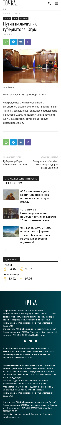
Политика (24, 18)
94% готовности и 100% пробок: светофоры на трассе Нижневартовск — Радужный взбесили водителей (36, 235)
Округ (15, 18)
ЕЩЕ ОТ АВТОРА (13, 183)
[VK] (21, 42)
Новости (16, 13)
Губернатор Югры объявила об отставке (15, 163)
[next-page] (10, 250)
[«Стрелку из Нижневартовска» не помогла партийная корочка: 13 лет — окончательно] (11, 213)
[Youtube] (36, 341)
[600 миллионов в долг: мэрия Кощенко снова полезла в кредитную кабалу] (11, 194)
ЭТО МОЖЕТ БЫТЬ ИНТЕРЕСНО (21, 178)
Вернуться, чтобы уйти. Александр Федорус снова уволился (45, 164)
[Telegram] (13, 42)
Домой (6, 13)
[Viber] (28, 42)
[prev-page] (5, 250)
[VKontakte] (30, 341)
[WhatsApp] (6, 42)
